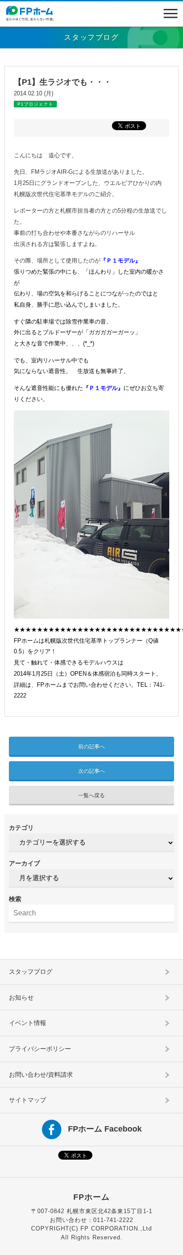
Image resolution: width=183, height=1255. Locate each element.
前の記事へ (91, 746)
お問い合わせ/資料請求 (41, 1074)
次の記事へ (91, 771)
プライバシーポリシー (40, 1048)
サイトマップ (27, 1099)
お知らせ (21, 997)
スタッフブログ (30, 971)
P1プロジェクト (35, 104)
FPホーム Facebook (105, 1128)
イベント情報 (27, 1022)
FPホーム (91, 1197)
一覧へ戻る (91, 795)
